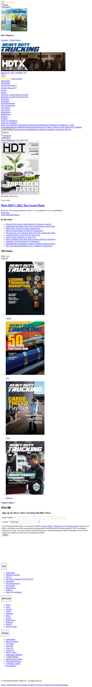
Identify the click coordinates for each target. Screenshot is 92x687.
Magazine (26, 125)
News (18, 2)
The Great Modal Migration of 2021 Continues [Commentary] (29, 246)
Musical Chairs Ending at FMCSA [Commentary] (24, 231)
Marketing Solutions (38, 129)
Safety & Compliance (9, 121)
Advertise (34, 127)
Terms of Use (17, 685)
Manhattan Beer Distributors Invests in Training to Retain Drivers (30, 244)
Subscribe (4, 40)
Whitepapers (45, 125)
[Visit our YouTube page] (9, 508)
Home (3, 140)
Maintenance (6, 112)
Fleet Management (8, 103)
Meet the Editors (16, 127)
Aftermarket (5, 81)
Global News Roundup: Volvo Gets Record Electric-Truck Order (30, 226)
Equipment (5, 99)
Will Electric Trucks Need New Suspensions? (23, 228)
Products (4, 116)
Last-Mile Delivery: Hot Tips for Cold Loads (23, 235)
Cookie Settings (7, 129)
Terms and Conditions (73, 127)
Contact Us (50, 127)
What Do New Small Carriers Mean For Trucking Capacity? (28, 224)
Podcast (60, 125)
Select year (5, 256)
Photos (3, 125)
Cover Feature (10, 2)
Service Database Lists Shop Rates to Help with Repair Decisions (30, 239)
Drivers (4, 90)
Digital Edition (15, 40)
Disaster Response (8, 85)
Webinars (53, 125)
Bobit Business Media (22, 129)
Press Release (65, 129)
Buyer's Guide (68, 125)
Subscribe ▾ (6, 7)
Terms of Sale (27, 685)
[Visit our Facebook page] (2, 508)
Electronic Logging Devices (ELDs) (14, 95)
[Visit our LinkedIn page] (4, 508)
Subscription (5, 127)
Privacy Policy (59, 127)
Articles (23, 2)
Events (37, 125)
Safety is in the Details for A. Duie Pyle (21, 237)
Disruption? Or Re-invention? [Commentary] (23, 241)
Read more (5, 213)
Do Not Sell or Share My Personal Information (50, 685)
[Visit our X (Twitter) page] (7, 508)
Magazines (11, 140)
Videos (20, 125)
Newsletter (27, 127)
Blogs (32, 125)
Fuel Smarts (5, 108)
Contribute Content (53, 129)
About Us (42, 127)
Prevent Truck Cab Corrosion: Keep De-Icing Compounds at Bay (30, 233)
